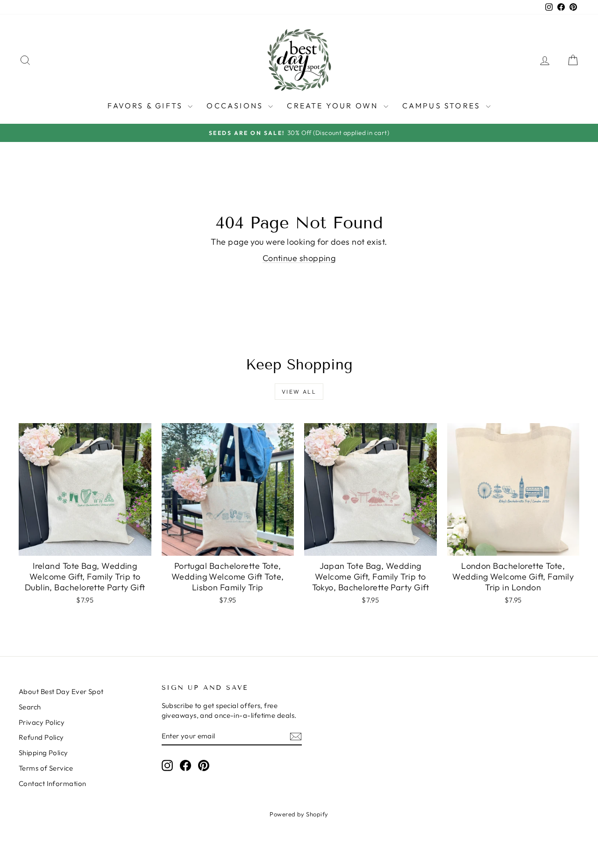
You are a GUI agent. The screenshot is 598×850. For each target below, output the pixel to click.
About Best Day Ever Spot (61, 691)
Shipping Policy (43, 752)
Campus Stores (443, 105)
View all (299, 391)
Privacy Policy (41, 722)
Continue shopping (299, 258)
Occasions (236, 105)
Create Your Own (334, 105)
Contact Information (52, 783)
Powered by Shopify (299, 814)
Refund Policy (41, 737)
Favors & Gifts (146, 105)
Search (30, 706)
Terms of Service (46, 768)
